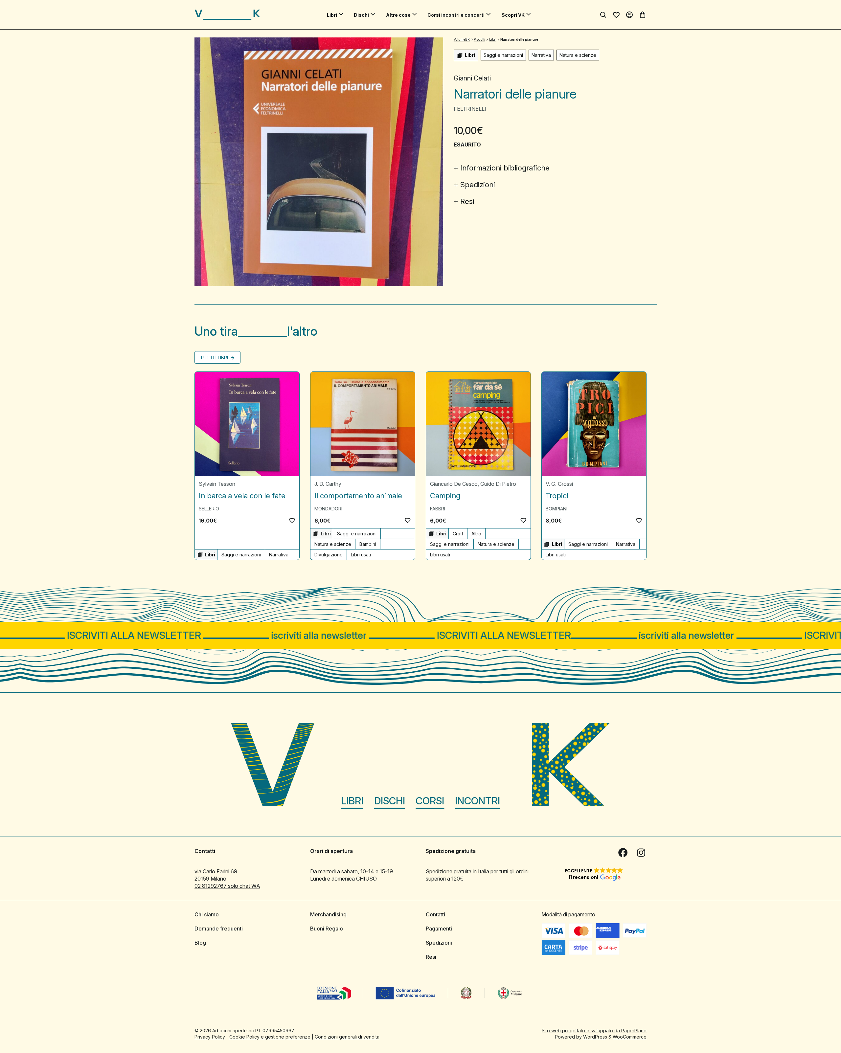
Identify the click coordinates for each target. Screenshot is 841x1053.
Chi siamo (206, 914)
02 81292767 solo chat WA (227, 886)
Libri (332, 15)
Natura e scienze (577, 55)
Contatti (435, 914)
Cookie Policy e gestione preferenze (269, 1037)
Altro (476, 533)
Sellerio (209, 508)
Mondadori (328, 508)
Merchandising (328, 914)
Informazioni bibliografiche (505, 168)
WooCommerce (630, 1037)
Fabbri (437, 508)
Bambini (367, 544)
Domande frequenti (218, 928)
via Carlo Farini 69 (215, 871)
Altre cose (398, 15)
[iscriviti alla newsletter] (420, 635)
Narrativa (541, 55)
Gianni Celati (472, 78)
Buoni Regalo (326, 928)
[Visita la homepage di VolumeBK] (227, 15)
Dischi (361, 15)
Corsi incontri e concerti (456, 15)
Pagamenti (439, 928)
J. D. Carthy (327, 484)
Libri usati (361, 554)
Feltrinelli (470, 108)
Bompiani (556, 508)
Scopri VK (513, 15)
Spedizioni (477, 184)
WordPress (595, 1037)
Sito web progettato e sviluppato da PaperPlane (594, 1030)
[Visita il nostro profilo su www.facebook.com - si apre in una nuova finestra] (623, 852)
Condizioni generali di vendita (347, 1037)
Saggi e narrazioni (503, 55)
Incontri (477, 801)
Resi (467, 201)
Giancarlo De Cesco (454, 484)
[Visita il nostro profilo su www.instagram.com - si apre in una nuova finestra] (641, 852)
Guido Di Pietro (498, 484)
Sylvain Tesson (217, 484)
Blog (200, 942)
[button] (292, 520)
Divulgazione (328, 554)
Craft (458, 533)
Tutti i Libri (214, 357)
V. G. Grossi (559, 484)
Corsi (430, 801)
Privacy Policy (209, 1037)
